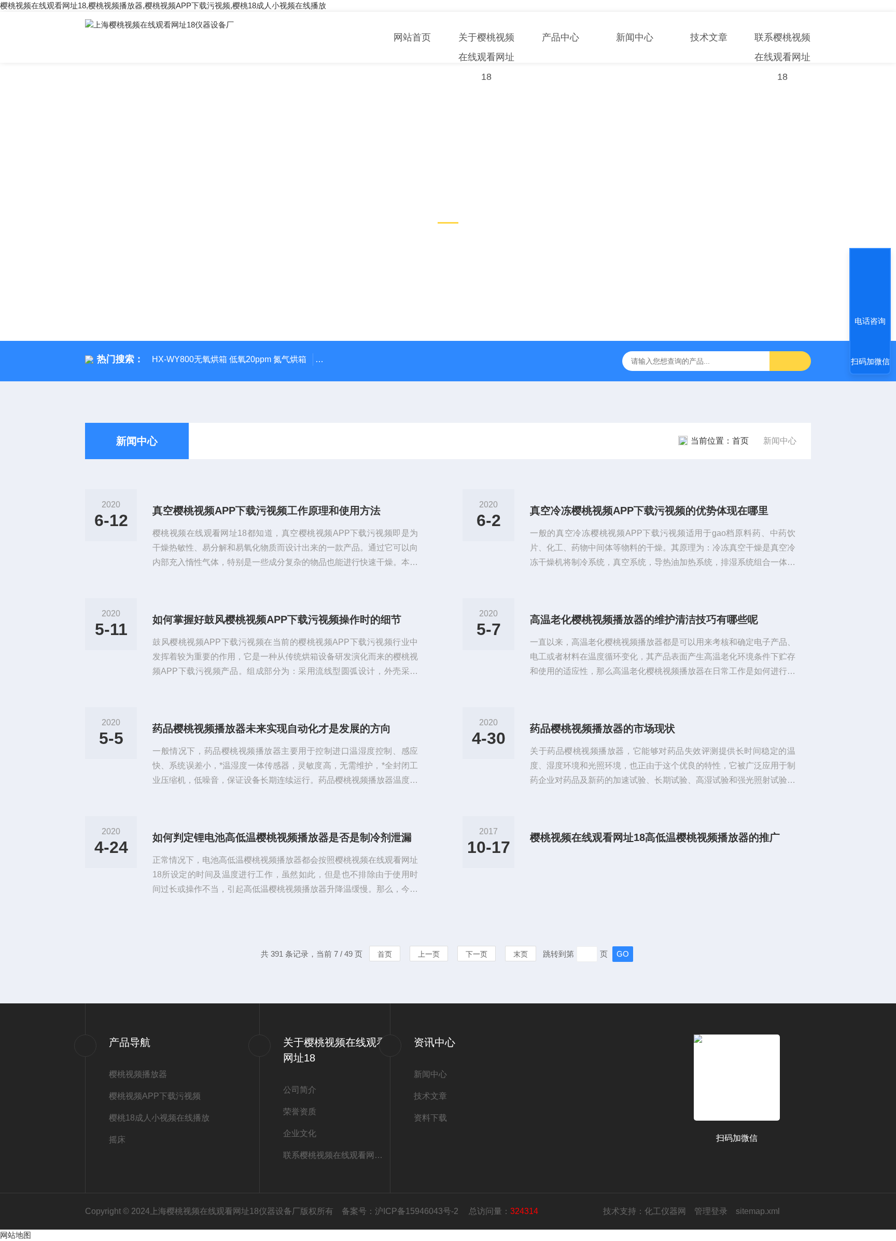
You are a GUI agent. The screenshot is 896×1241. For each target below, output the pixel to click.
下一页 (476, 954)
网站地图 (15, 1235)
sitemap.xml (758, 1211)
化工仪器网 (665, 1211)
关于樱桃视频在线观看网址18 (486, 57)
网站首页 (412, 37)
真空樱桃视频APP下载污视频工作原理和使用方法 (266, 510)
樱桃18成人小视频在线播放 (159, 1117)
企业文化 (299, 1133)
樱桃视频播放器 (138, 1074)
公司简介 (299, 1089)
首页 (740, 440)
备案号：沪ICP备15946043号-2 (401, 1211)
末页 (520, 954)
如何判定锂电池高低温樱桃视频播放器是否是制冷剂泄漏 (282, 837)
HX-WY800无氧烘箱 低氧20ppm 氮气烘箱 (229, 359)
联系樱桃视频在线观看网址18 (782, 57)
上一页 (429, 954)
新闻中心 (634, 37)
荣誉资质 (299, 1111)
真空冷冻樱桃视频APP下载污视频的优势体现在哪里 (649, 510)
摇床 (117, 1139)
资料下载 (430, 1117)
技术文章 (708, 37)
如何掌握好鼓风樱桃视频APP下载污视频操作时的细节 (276, 619)
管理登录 (710, 1211)
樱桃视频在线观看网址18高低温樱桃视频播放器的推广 (655, 837)
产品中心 (560, 37)
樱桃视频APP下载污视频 (155, 1096)
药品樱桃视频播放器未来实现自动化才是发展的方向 (271, 728)
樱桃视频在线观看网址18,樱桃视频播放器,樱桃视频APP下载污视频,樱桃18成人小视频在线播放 (163, 5)
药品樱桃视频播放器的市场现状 (602, 728)
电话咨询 (870, 320)
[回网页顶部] (870, 282)
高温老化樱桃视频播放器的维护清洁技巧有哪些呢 (644, 619)
